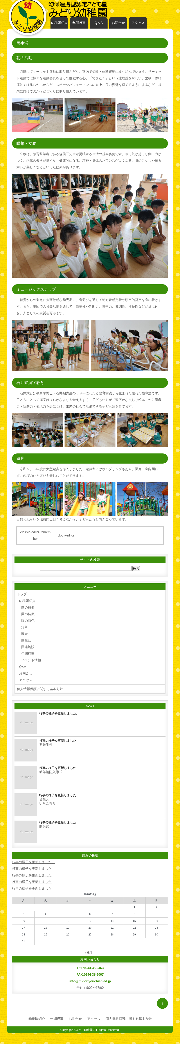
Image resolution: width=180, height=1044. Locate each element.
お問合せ (118, 23)
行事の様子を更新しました (32, 868)
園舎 (24, 634)
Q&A (22, 667)
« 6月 (88, 952)
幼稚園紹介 (59, 23)
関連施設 (27, 647)
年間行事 (79, 23)
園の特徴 (27, 614)
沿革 (24, 627)
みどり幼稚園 (84, 1029)
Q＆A (99, 23)
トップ (22, 594)
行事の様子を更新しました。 (33, 862)
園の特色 (27, 620)
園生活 (26, 640)
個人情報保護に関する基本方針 (40, 689)
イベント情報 (31, 660)
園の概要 (27, 607)
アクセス (138, 23)
